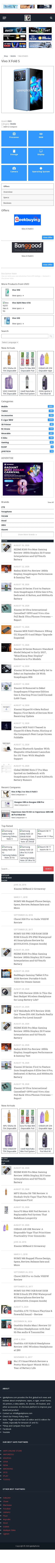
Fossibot (7, 1508)
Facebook (7, 1429)
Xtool (3, 520)
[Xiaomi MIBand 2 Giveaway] (6, 887)
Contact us (7, 1413)
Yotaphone (6, 511)
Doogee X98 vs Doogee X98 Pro (29, 802)
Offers (6, 186)
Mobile (13, 124)
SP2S (5, 1472)
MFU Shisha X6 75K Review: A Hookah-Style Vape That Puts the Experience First (33, 1197)
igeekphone (35, 1546)
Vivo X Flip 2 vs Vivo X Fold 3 (24, 791)
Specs (6, 197)
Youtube (6, 1432)
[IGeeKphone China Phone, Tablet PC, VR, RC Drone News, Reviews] (27, 18)
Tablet (27, 411)
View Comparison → (19, 794)
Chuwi (5, 1501)
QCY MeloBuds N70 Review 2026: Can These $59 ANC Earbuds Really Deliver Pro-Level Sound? (33, 1014)
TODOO (6, 1479)
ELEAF (27, 447)
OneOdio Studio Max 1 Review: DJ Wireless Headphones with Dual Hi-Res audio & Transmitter (32, 1329)
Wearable (27, 433)
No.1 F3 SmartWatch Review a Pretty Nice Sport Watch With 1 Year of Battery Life (31, 1364)
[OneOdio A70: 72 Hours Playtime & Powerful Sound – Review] (6, 1309)
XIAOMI (4, 541)
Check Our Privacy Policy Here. (16, 1416)
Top (3, 1163)
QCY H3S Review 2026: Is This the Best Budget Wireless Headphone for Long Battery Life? (33, 996)
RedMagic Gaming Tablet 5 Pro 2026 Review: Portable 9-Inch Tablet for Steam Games (31, 978)
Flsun (5, 1516)
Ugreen (6, 1533)
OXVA (5, 1461)
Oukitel (6, 1526)
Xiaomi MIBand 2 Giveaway (30, 888)
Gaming (27, 442)
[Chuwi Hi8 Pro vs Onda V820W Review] (6, 917)
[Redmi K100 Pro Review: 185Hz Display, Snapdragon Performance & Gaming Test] (6, 569)
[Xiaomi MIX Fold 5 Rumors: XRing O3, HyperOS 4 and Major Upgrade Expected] (6, 629)
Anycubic (7, 1519)
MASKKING (8, 1468)
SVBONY (7, 1498)
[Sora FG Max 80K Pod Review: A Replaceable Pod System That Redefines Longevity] (6, 1210)
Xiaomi (4, 529)
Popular (5, 875)
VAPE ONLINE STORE (12, 1451)
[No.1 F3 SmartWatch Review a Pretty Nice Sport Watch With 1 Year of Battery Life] (6, 1359)
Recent (4, 1158)
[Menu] (4, 18)
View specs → (18, 295)
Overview (7, 192)
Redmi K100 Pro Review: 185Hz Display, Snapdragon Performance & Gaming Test (33, 574)
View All (51, 502)
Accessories (27, 415)
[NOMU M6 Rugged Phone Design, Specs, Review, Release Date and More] (6, 899)
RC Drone (27, 429)
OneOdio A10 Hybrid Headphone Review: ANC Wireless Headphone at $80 (33, 1347)
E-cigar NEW (27, 420)
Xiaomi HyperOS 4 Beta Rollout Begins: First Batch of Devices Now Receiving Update (33, 713)
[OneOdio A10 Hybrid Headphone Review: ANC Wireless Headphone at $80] (6, 1342)
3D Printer (27, 424)
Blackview (7, 1505)
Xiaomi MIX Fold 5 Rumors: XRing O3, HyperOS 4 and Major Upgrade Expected (33, 634)
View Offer (47, 237)
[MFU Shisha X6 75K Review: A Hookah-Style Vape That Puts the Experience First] (6, 1192)
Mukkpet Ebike (9, 1530)
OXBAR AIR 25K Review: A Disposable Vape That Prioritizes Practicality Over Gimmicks (32, 1232)
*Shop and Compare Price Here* (17, 1426)
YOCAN (4, 516)
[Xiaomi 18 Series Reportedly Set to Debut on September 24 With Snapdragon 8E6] (6, 669)
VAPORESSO (8, 1454)
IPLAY (5, 1476)
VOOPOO (7, 1458)
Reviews (7, 203)
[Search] (51, 18)
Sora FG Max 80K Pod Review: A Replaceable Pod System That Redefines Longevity (32, 1215)
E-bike (27, 438)
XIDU (3, 525)
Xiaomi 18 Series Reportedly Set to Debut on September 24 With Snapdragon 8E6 (33, 674)
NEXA (5, 1465)
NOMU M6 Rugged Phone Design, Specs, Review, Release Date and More (32, 904)
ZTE (3, 507)
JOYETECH (27, 451)
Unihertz (6, 1512)
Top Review (6, 878)
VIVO (26, 283)
